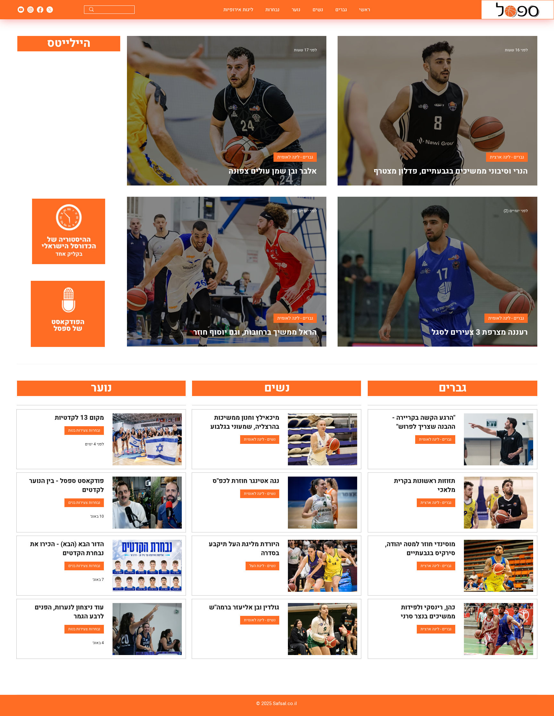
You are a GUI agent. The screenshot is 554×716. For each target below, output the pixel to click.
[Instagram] (30, 9)
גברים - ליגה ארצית (507, 157)
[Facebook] (40, 9)
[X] (49, 9)
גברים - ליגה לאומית (295, 157)
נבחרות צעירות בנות (84, 430)
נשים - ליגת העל (262, 566)
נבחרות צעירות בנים (84, 502)
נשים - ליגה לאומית (259, 439)
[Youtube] (21, 9)
